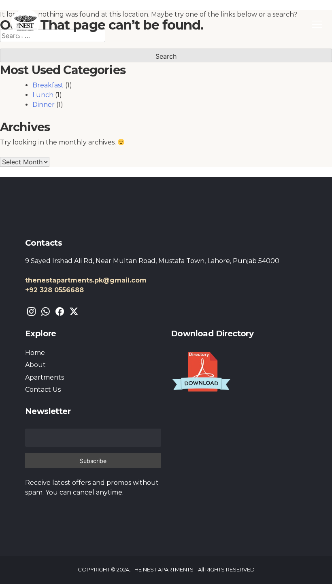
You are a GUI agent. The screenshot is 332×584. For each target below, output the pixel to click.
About (35, 365)
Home (35, 353)
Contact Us (43, 389)
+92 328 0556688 (54, 290)
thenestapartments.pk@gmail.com (86, 280)
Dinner (43, 104)
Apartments (44, 377)
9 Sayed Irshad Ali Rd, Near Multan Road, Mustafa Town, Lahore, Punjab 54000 (152, 261)
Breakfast (48, 85)
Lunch (42, 95)
